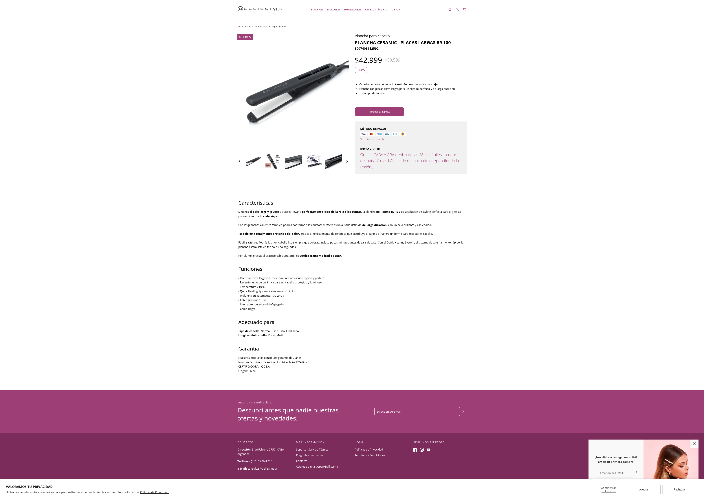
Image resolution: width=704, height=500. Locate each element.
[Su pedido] (464, 9)
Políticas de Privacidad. (154, 492)
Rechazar (679, 489)
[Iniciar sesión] (457, 9)
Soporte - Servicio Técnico (312, 449)
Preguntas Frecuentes (309, 455)
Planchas (317, 9)
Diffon (396, 9)
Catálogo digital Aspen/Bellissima (317, 466)
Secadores (333, 9)
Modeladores (352, 9)
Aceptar (644, 489)
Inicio (240, 26)
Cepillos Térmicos (376, 9)
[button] (239, 161)
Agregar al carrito (379, 111)
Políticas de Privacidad (369, 449)
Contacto (301, 461)
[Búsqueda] (450, 9)
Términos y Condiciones (370, 455)
